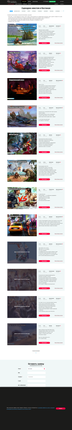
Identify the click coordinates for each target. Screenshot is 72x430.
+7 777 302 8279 (45, 1)
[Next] (63, 11)
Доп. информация (22, 385)
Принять (60, 408)
